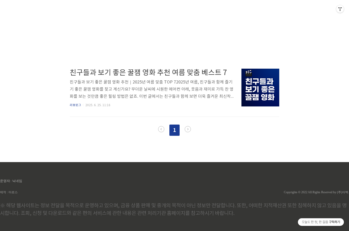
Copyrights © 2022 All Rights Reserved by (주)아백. (316, 192)
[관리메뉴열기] (340, 9)
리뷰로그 (75, 105)
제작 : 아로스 (9, 192)
